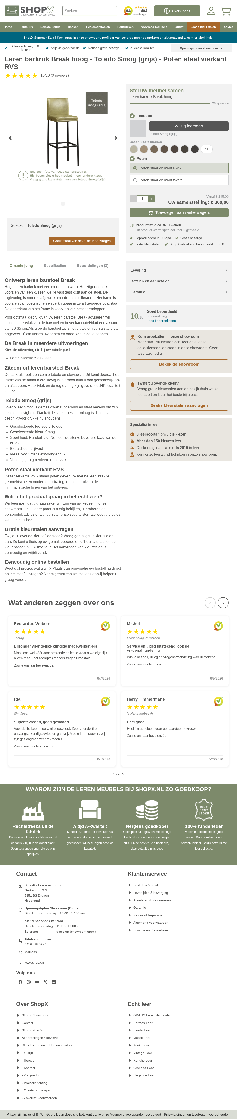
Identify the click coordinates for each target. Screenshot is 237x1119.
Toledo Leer (142, 1030)
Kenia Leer (141, 1045)
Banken (73, 27)
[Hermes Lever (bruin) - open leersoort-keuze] (164, 149)
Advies (228, 27)
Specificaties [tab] (55, 266)
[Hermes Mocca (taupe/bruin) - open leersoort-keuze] (154, 149)
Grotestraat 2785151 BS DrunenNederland (37, 895)
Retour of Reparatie (147, 915)
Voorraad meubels (154, 27)
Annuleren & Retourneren (152, 900)
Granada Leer (143, 1068)
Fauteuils (26, 27)
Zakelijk (27, 1053)
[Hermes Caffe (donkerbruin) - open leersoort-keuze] (195, 149)
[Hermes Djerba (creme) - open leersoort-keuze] (134, 149)
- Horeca (28, 1060)
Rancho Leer (142, 1060)
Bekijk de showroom (179, 364)
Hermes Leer (143, 1023)
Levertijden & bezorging (150, 893)
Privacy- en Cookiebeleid (151, 930)
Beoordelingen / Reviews (40, 1038)
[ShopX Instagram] (29, 982)
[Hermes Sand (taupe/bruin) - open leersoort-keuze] (144, 149)
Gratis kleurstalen (203, 27)
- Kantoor (28, 1068)
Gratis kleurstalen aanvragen (179, 405)
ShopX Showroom (35, 1015)
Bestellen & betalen (147, 885)
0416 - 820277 (35, 944)
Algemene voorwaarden (150, 922)
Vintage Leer (142, 1053)
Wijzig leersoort (189, 126)
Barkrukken (125, 27)
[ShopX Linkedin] (54, 982)
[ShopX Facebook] (20, 982)
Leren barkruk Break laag (31, 358)
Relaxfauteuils (50, 27)
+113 (206, 149)
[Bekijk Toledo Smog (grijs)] (138, 128)
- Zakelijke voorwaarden (39, 1098)
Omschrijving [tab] (21, 266)
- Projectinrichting (34, 1083)
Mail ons (31, 952)
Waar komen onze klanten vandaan (48, 1045)
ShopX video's (32, 1030)
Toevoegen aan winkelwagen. (182, 212)
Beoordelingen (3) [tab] (92, 266)
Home (8, 27)
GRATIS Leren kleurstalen (152, 1015)
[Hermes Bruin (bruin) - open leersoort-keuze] (185, 149)
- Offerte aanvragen (36, 1090)
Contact (27, 1023)
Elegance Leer (144, 1075)
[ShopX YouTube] (37, 982)
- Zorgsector (31, 1075)
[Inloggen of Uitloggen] (211, 11)
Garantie (139, 907)
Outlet (179, 27)
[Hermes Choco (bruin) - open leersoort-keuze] (174, 149)
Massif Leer (141, 1038)
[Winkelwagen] (226, 11)
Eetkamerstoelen (98, 27)
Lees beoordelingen (161, 320)
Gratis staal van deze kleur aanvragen (82, 241)
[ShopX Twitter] (45, 982)
